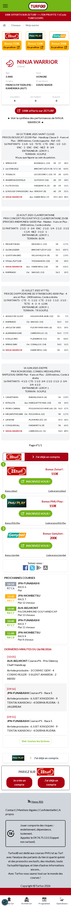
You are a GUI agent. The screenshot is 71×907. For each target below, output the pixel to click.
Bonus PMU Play (12, 523)
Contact (11, 809)
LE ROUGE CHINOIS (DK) (17, 191)
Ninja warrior (32, 25)
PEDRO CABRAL (13, 408)
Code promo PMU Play (55, 523)
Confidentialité (48, 809)
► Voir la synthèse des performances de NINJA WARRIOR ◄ (35, 120)
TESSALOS (10, 174)
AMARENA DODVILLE (16, 180)
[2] (16, 503)
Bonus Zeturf (11, 491)
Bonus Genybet (12, 555)
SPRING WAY (11, 344)
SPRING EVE (11, 163)
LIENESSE (10, 419)
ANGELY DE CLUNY (14, 316)
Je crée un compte (19, 782)
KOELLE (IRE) (12, 338)
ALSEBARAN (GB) (14, 333)
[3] (16, 535)
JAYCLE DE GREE (13, 327)
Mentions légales (27, 809)
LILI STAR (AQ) (12, 168)
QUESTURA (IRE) (13, 255)
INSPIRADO (11, 272)
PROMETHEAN (13, 244)
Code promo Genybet (56, 555)
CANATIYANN (12, 397)
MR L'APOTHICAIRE (14, 414)
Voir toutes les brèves (36, 741)
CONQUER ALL (13, 425)
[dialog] (5, 902)
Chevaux (16, 25)
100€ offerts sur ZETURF (38, 110)
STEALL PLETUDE (14, 261)
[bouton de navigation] (5, 5)
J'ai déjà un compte (51, 782)
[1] (16, 471)
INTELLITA (10, 402)
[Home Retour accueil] (38, 6)
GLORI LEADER (12, 249)
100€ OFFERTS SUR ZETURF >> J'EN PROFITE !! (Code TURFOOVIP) (35, 16)
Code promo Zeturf (57, 491)
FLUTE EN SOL (12, 185)
